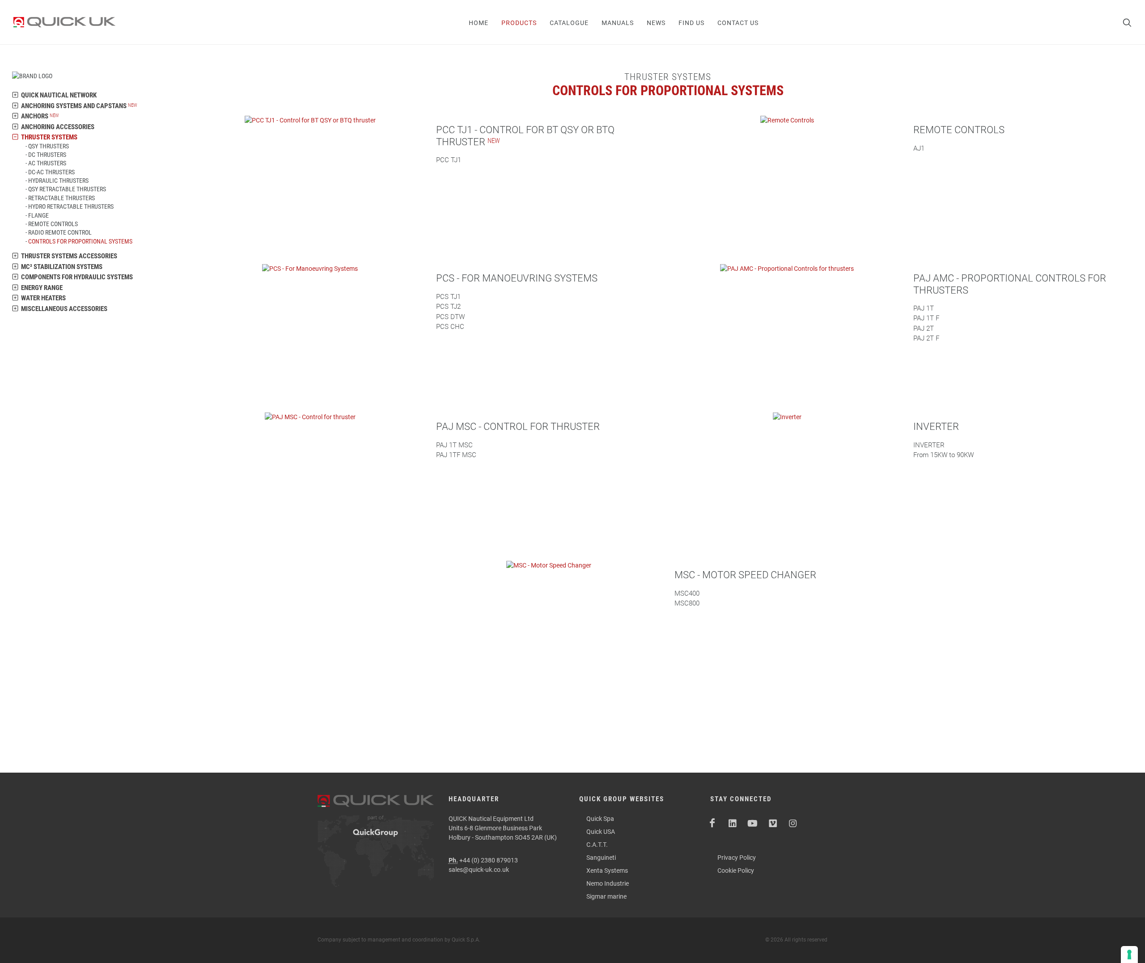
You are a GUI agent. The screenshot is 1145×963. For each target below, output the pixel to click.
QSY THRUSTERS (48, 146)
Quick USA (600, 831)
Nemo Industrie (607, 883)
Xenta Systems (607, 870)
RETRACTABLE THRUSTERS (61, 198)
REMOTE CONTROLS (53, 223)
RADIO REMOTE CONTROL (60, 232)
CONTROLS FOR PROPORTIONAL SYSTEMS (80, 241)
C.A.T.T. (597, 844)
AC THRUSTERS (47, 163)
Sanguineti (601, 857)
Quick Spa (600, 818)
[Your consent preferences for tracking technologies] (1129, 954)
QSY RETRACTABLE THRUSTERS (67, 189)
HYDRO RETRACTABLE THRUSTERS (71, 206)
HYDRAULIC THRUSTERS (58, 180)
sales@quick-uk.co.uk (479, 869)
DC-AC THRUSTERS (51, 172)
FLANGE (38, 215)
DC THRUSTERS (47, 154)
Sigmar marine (606, 896)
